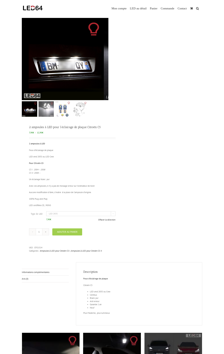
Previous (24, 59)
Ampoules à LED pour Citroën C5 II (86, 250)
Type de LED (36, 214)
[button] (197, 7)
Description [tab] (27, 265)
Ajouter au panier (67, 231)
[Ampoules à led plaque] (63, 59)
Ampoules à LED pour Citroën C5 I (55, 250)
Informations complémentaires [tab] (35, 272)
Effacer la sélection (106, 219)
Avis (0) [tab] (25, 278)
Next (106, 59)
